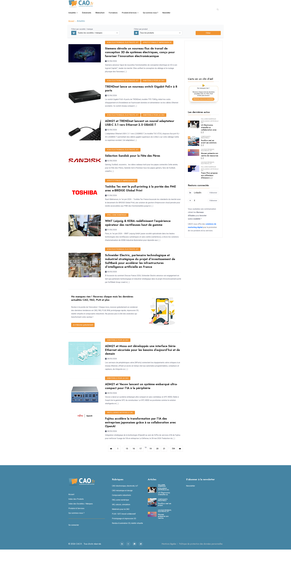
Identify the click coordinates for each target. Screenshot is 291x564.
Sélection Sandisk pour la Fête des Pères (132, 155)
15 (127, 449)
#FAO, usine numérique (117, 215)
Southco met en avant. (164, 504)
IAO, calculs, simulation (121, 504)
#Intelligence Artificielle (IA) (120, 412)
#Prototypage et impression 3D (157, 42)
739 (173, 449)
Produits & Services (129, 13)
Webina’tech (99, 13)
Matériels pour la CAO (120, 509)
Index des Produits (76, 499)
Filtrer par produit (141, 29)
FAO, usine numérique (208, 119)
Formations (113, 13)
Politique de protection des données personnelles (201, 543)
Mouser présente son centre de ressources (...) (209, 155)
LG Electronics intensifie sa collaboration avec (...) (209, 128)
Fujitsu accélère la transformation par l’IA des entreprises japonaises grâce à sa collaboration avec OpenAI (140, 422)
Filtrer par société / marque (82, 29)
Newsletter (166, 13)
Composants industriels (206, 137)
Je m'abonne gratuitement (83, 325)
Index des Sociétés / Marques (80, 504)
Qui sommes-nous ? (150, 13)
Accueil (71, 21)
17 (140, 449)
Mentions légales (169, 543)
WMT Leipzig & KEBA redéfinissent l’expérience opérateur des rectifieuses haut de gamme (138, 223)
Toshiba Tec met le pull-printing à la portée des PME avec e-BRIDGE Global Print (140, 188)
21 (164, 449)
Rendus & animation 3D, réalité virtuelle (127, 523)
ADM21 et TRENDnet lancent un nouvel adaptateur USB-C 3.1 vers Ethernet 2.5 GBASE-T (139, 123)
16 (134, 449)
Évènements (86, 13)
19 (150, 449)
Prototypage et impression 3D (124, 518)
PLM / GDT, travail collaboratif (124, 514)
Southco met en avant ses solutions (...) (208, 143)
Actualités (72, 13)
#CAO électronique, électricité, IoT (123, 42)
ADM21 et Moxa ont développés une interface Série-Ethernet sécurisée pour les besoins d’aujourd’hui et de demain (142, 350)
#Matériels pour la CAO (153, 81)
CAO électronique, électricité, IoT (207, 150)
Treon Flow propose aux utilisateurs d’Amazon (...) (209, 175)
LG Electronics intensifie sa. (164, 493)
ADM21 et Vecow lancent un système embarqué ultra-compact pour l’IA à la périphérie (141, 386)
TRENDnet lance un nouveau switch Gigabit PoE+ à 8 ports (141, 88)
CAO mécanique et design (122, 490)
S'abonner (213, 192)
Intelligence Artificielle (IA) (209, 121)
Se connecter (73, 525)
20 (157, 449)
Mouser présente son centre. (163, 516)
